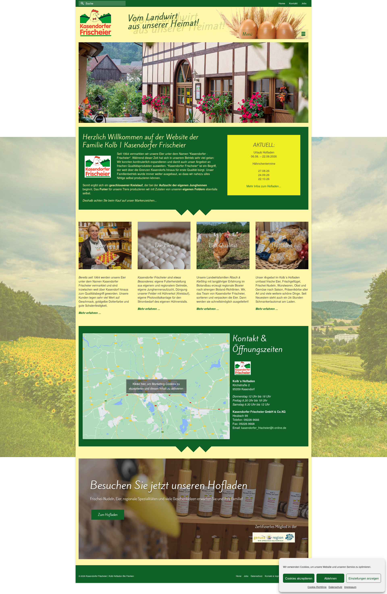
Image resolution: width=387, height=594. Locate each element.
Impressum (350, 587)
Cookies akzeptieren (298, 578)
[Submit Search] (82, 3)
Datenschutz (335, 587)
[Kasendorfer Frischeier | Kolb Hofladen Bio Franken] (193, 23)
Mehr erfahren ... (90, 313)
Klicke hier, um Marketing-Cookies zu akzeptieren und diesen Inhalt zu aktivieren (156, 386)
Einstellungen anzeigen (364, 578)
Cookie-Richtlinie (317, 587)
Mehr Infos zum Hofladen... (264, 186)
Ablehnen (330, 578)
